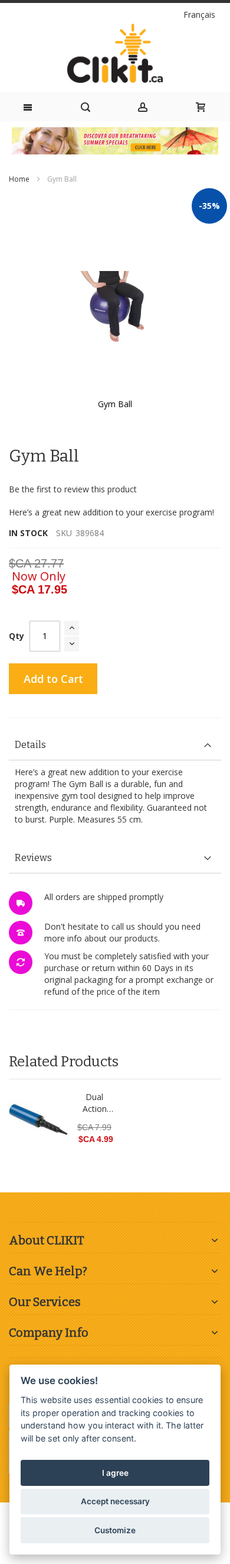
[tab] (115, 745)
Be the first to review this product (73, 489)
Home (19, 179)
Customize (115, 1530)
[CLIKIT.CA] (115, 53)
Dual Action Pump (95, 1103)
